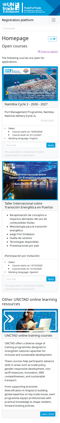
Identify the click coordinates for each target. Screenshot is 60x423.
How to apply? (49, 51)
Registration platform (18, 20)
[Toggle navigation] (53, 20)
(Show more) (47, 120)
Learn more (48, 414)
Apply (51, 145)
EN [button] (51, 38)
